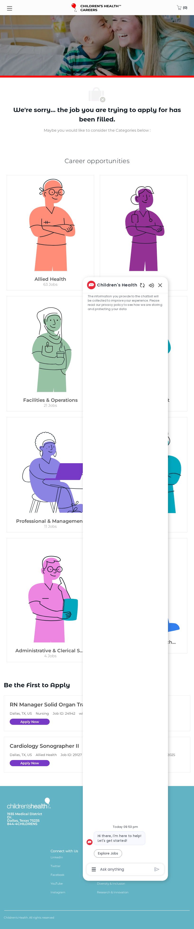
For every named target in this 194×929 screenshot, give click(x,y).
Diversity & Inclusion (111, 883)
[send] (157, 869)
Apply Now (29, 722)
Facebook (57, 875)
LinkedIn (57, 857)
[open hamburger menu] (10, 8)
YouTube (57, 883)
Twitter (56, 866)
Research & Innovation (112, 892)
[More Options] (94, 869)
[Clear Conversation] (142, 285)
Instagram (58, 892)
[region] (125, 576)
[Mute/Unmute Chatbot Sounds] (151, 285)
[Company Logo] (97, 7)
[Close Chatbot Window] (160, 285)
